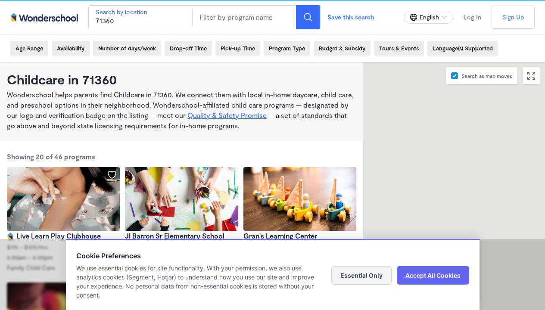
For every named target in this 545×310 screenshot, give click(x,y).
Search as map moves (486, 76)
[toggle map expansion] (531, 75)
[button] (434, 161)
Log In (472, 17)
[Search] (308, 17)
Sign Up (513, 17)
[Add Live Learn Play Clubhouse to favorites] (112, 175)
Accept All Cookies (433, 275)
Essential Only (361, 275)
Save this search (350, 17)
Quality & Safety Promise (227, 115)
